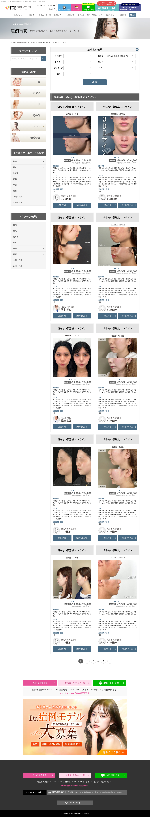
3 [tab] (120, 157)
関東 (15, 167)
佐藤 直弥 (66, 420)
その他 (36, 115)
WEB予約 (76, 10)
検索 (133, 15)
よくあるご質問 (84, 15)
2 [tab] (73, 157)
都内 (15, 161)
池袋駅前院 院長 (68, 307)
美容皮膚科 (52, 5)
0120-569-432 (58, 792)
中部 (15, 185)
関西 (15, 191)
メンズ (36, 126)
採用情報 (122, 15)
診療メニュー (19, 15)
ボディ (36, 93)
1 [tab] (70, 157)
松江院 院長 (66, 418)
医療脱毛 (52, 9)
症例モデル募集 (64, 10)
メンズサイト (41, 5)
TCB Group (75, 803)
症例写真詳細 (82, 205)
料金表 (31, 15)
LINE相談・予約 (88, 7)
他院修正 (35, 137)
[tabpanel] (72, 134)
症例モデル (109, 15)
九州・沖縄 (17, 203)
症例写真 (70, 15)
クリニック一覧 (45, 15)
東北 (15, 179)
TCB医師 (66, 199)
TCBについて (97, 15)
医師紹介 (57, 15)
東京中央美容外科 (68, 196)
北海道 (16, 173)
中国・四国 (17, 197)
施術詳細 (62, 205)
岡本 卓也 (66, 309)
